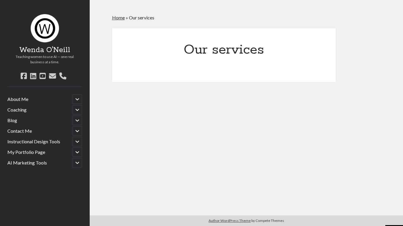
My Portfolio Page (26, 152)
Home (118, 17)
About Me (17, 99)
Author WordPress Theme (230, 220)
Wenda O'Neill (44, 50)
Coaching (17, 109)
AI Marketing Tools (27, 162)
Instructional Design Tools (33, 141)
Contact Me (19, 131)
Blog (12, 120)
